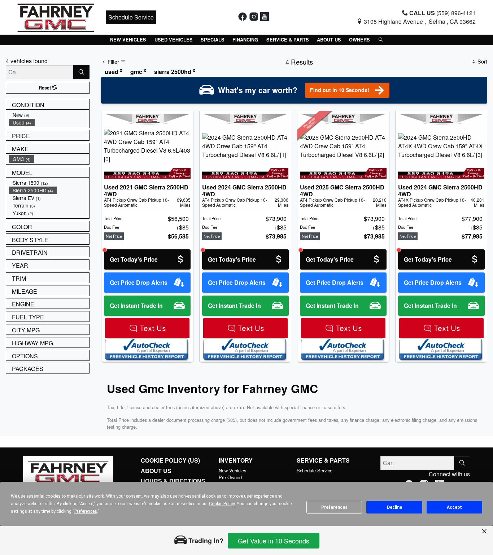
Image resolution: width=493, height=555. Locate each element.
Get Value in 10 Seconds (273, 540)
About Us (156, 471)
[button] (128, 40)
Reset (45, 87)
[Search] (81, 72)
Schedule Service (131, 17)
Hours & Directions (173, 481)
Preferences (334, 507)
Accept (454, 507)
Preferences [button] (85, 511)
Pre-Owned (230, 477)
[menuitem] (49, 115)
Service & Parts (323, 460)
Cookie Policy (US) (170, 460)
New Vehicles (232, 470)
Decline (394, 507)
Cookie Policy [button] (222, 503)
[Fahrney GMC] (55, 16)
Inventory (236, 460)
